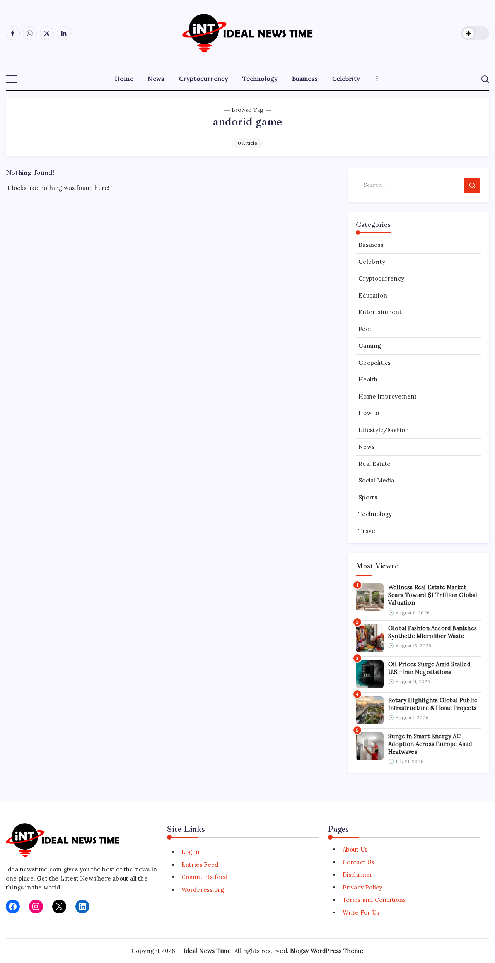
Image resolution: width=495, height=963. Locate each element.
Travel (367, 531)
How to (368, 413)
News (366, 446)
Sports (367, 497)
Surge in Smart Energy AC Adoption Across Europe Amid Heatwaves (430, 744)
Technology (375, 514)
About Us (355, 849)
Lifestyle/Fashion (383, 430)
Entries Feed (199, 864)
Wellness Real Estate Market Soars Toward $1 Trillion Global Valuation (432, 595)
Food (365, 329)
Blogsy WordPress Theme (326, 950)
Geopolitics (374, 362)
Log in (190, 851)
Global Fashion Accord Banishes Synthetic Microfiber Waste (432, 632)
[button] (475, 33)
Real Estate (374, 463)
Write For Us (361, 912)
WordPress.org (202, 889)
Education (372, 295)
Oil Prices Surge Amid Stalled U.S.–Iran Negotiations (429, 668)
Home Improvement (387, 396)
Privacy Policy (362, 887)
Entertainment (380, 312)
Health (367, 379)
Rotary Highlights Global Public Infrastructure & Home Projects (432, 704)
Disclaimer (357, 874)
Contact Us (358, 862)
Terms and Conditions (374, 899)
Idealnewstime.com (33, 869)
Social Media (376, 480)
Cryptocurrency (381, 278)
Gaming (369, 345)
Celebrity (371, 261)
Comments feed (204, 877)
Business (370, 244)
